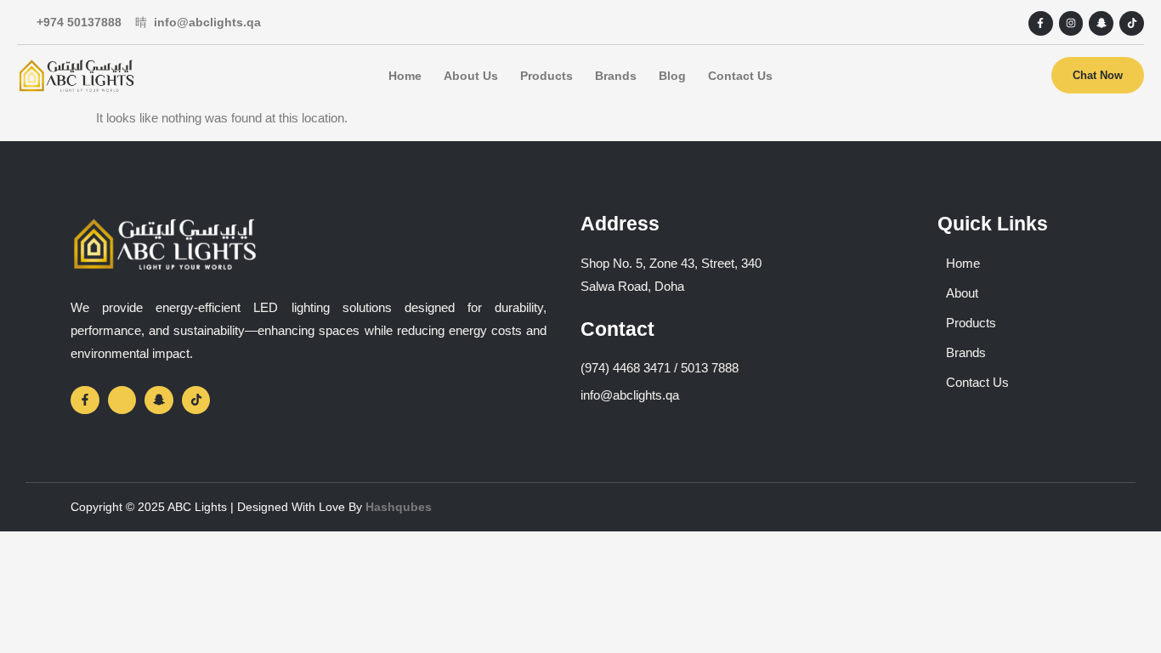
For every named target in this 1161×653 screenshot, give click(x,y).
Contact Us (740, 75)
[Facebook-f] (1040, 23)
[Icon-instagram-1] (122, 400)
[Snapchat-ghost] (1101, 23)
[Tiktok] (1131, 23)
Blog (672, 75)
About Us (471, 75)
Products (546, 75)
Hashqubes (398, 507)
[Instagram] (1071, 23)
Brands (616, 75)
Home (405, 75)
